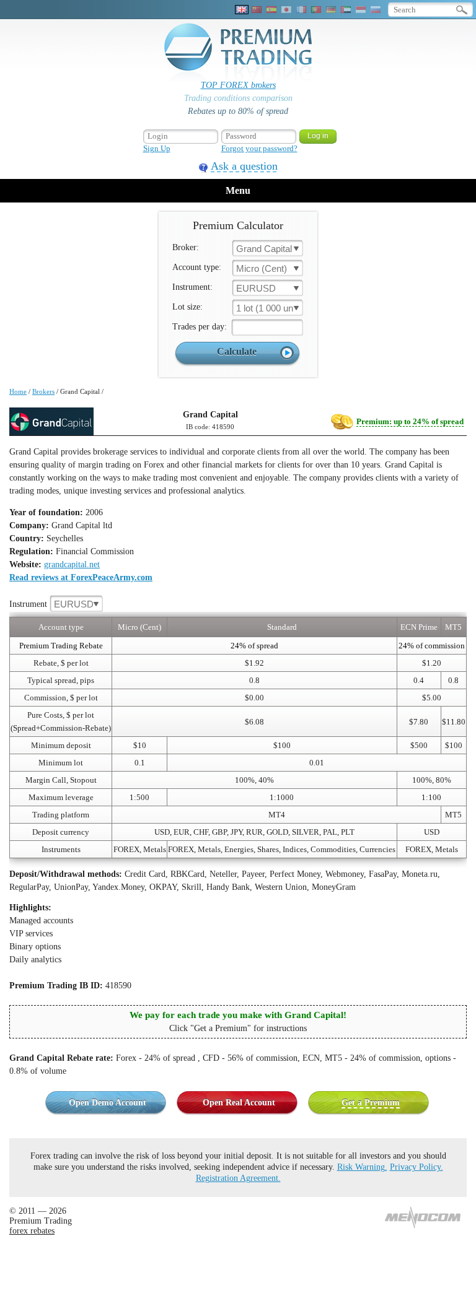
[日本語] (286, 9)
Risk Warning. (362, 1167)
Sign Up (156, 148)
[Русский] (376, 9)
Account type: (196, 267)
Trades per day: (199, 326)
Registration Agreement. (238, 1178)
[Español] (271, 9)
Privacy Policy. (416, 1167)
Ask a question (244, 166)
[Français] (301, 9)
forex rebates (32, 1230)
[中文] (257, 9)
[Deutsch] (331, 9)
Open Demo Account (107, 1102)
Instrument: (192, 287)
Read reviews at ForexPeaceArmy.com (80, 577)
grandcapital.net (72, 564)
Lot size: (187, 306)
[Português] (316, 9)
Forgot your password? (259, 148)
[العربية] (346, 9)
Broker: (185, 247)
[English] (242, 9)
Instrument (51, 604)
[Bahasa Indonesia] (361, 9)
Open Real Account (239, 1102)
